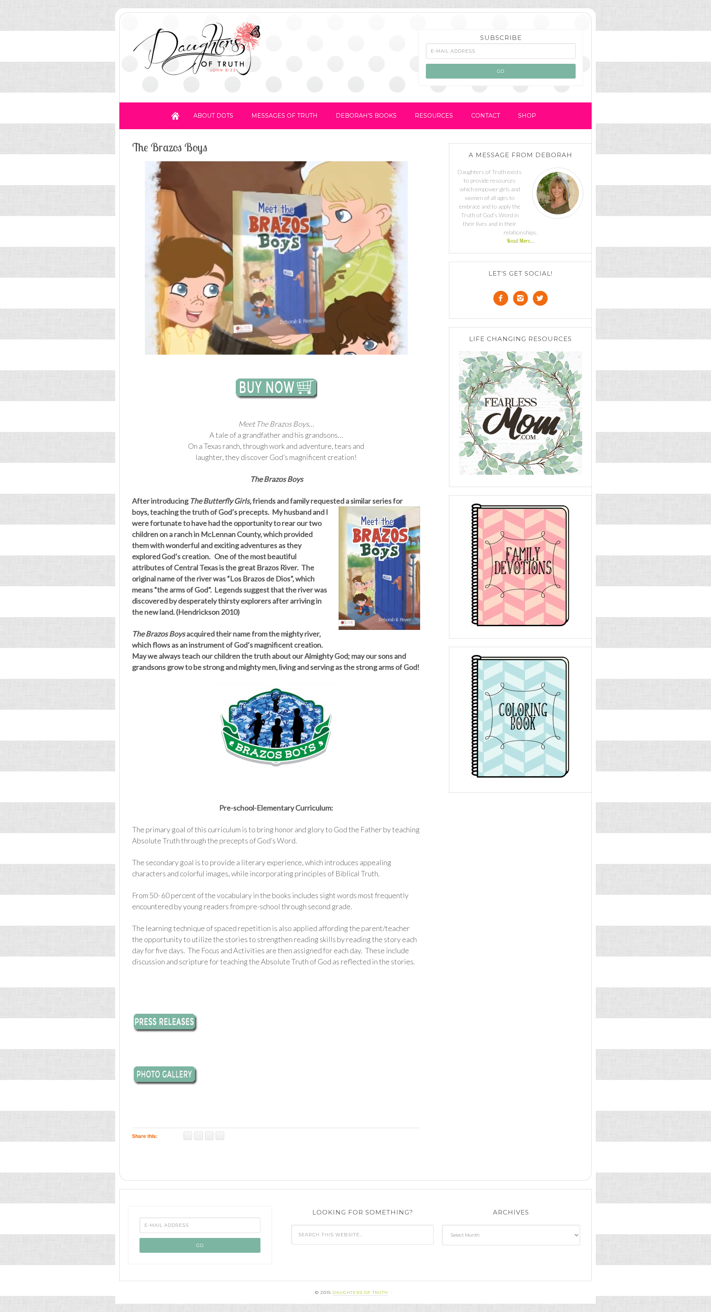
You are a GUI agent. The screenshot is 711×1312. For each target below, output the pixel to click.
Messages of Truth (284, 115)
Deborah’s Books (366, 115)
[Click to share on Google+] (209, 1135)
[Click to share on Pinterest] (220, 1135)
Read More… (520, 240)
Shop (527, 115)
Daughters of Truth (198, 50)
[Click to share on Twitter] (198, 1135)
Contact (485, 115)
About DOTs (213, 115)
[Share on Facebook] (188, 1135)
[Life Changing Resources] (520, 413)
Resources (434, 115)
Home (175, 115)
